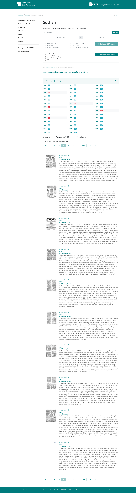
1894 (97, 121)
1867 (45, 125)
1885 (97, 89)
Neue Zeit (50, 45)
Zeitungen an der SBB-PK (26, 48)
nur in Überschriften (78, 43)
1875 (71, 103)
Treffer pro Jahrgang (53, 81)
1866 (45, 121)
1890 (97, 107)
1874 (71, 99)
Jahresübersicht (23, 31)
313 (83, 145)
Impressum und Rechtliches (39, 490)
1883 (71, 132)
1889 (97, 103)
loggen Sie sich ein (50, 67)
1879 (71, 118)
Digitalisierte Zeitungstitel (26, 20)
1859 (45, 96)
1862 (45, 107)
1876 (71, 107)
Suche (27, 15)
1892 (97, 114)
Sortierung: (46, 137)
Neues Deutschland (53, 47)
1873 (71, 96)
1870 (71, 85)
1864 (45, 114)
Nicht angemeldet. (114, 490)
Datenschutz (25, 490)
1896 (97, 129)
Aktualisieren (81, 137)
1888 (97, 99)
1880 (71, 121)
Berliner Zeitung (52, 43)
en (117, 15)
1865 (45, 118)
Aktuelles (21, 38)
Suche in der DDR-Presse (106, 44)
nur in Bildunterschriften (80, 47)
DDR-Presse (21, 27)
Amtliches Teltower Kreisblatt (56, 54)
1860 (45, 99)
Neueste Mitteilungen (53, 56)
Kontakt (20, 41)
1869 (45, 132)
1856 (45, 85)
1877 (71, 110)
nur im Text (75, 45)
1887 (97, 96)
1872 (71, 92)
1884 (97, 85)
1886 (97, 92)
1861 (45, 103)
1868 (45, 129)
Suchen (115, 32)
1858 (45, 92)
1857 (45, 89)
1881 (71, 125)
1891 (97, 110)
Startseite (20, 15)
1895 (97, 125)
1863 (45, 110)
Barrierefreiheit (54, 490)
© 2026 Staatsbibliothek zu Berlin (70, 490)
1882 (71, 129)
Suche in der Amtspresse (106, 55)
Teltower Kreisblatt (53, 60)
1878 (71, 114)
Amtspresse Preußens (25, 24)
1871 (71, 89)
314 (89, 145)
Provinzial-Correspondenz (55, 58)
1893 (97, 118)
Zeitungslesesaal (23, 51)
